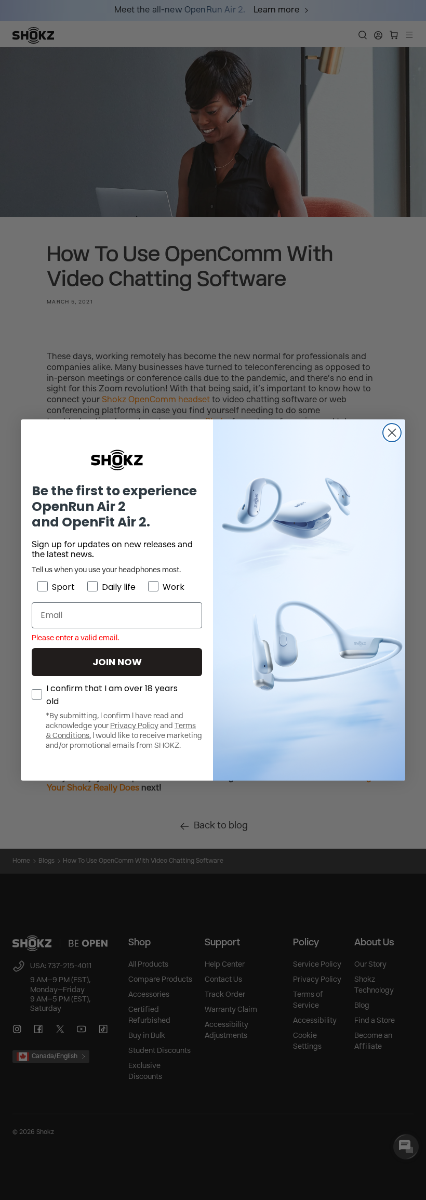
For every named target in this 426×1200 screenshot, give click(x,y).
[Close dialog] (392, 433)
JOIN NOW (117, 661)
